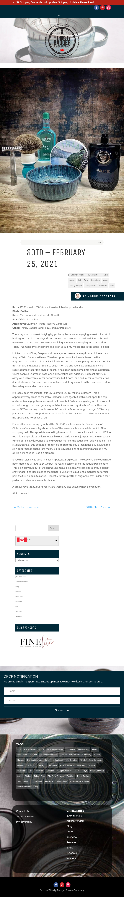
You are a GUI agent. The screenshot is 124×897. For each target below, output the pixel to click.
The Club (70, 776)
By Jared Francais (99, 296)
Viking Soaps (90, 286)
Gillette (97, 755)
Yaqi (112, 286)
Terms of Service (25, 816)
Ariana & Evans (30, 749)
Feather (104, 275)
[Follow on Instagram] (108, 7)
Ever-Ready (22, 755)
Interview (19, 597)
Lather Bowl (83, 280)
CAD (29, 540)
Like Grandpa (71, 760)
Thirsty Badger (75, 286)
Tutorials (18, 612)
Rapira (92, 765)
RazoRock (95, 280)
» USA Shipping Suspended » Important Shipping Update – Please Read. (53, 2)
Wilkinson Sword (24, 787)
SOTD (97, 242)
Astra (41, 749)
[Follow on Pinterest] (102, 7)
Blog (17, 587)
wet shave (103, 286)
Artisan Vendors (21, 582)
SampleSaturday (64, 771)
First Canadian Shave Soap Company (75, 755)
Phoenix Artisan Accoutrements (73, 765)
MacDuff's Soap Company (91, 760)
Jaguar (72, 280)
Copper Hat (70, 749)
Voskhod (38, 781)
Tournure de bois (24, 781)
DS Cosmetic (93, 275)
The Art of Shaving (56, 776)
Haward (20, 760)
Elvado (95, 749)
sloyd (85, 771)
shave (105, 280)
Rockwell (39, 771)
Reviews (18, 602)
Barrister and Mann (55, 749)
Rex (30, 771)
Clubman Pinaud (78, 275)
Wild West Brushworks (79, 781)
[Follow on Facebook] (96, 7)
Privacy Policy (24, 821)
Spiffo (19, 776)
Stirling (28, 776)
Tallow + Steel (39, 776)
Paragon (42, 765)
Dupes (18, 592)
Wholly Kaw (61, 781)
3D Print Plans (20, 577)
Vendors (18, 617)
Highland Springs (34, 760)
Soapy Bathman (97, 771)
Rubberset (50, 771)
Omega (20, 765)
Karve (47, 760)
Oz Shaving (31, 765)
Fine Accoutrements (48, 755)
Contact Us (22, 811)
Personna (53, 765)
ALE (19, 749)
